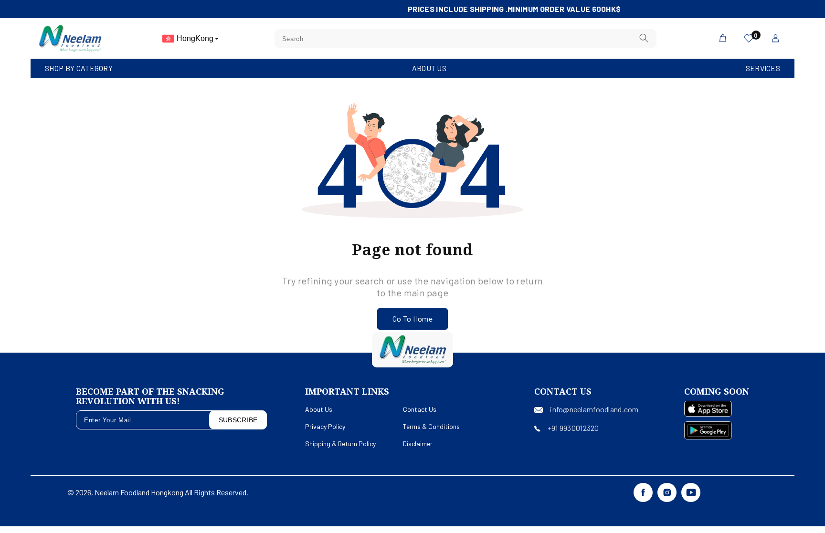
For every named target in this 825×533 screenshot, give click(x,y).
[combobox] (465, 38)
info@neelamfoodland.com (594, 409)
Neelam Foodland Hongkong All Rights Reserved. (171, 492)
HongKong (196, 38)
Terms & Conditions (431, 426)
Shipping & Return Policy (340, 443)
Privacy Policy (325, 426)
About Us (429, 68)
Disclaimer (418, 443)
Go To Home (412, 318)
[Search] (644, 38)
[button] (79, 68)
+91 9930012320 (573, 427)
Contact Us (419, 409)
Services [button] (763, 68)
